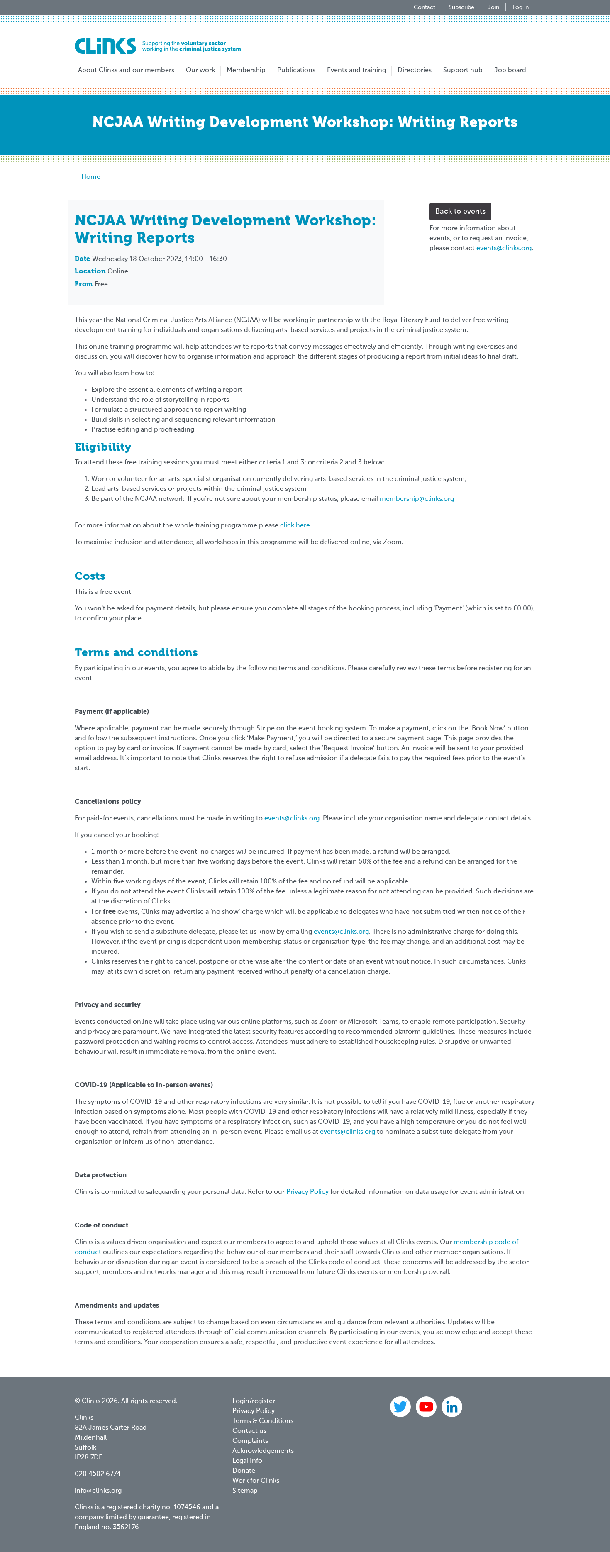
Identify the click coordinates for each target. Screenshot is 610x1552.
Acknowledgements (263, 1451)
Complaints (250, 1441)
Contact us (249, 1431)
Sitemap (245, 1491)
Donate (243, 1471)
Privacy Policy (307, 1192)
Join (493, 7)
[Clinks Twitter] (401, 1406)
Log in (520, 7)
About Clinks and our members (126, 70)
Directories (415, 70)
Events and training (356, 70)
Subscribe (461, 7)
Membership (246, 70)
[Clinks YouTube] (427, 1406)
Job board (510, 70)
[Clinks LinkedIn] (452, 1406)
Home (90, 177)
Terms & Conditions (262, 1421)
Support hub (463, 70)
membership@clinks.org (417, 499)
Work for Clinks (255, 1481)
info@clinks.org (98, 1491)
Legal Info (247, 1461)
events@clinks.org (504, 248)
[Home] (158, 46)
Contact (424, 7)
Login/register (253, 1401)
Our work (200, 70)
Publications (296, 70)
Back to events (460, 211)
